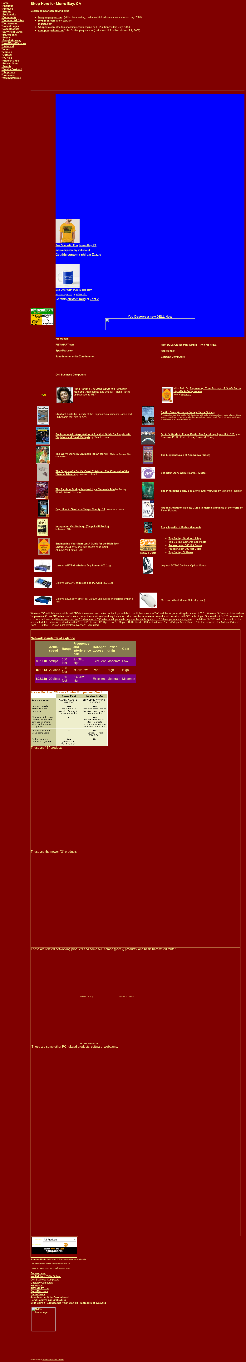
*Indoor (6, 49)
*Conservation (10, 23)
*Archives (7, 8)
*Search (6, 66)
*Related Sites (10, 63)
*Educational (9, 34)
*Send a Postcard (12, 69)
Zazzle (96, 254)
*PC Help (7, 57)
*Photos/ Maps (10, 60)
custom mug (76, 299)
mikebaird (84, 250)
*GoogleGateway (11, 40)
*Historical (8, 46)
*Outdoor (7, 54)
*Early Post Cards (12, 31)
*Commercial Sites (13, 20)
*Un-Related (8, 75)
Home (5, 3)
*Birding (6, 11)
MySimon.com (47, 20)
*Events (6, 37)
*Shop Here (8, 72)
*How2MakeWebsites (14, 43)
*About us (7, 5)
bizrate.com (45, 23)
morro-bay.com (65, 250)
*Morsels (7, 52)
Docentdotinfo (10, 28)
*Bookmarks (9, 14)
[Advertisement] (13, 95)
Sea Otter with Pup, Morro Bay (74, 289)
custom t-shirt (77, 254)
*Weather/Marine (11, 78)
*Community (9, 17)
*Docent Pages (10, 26)
